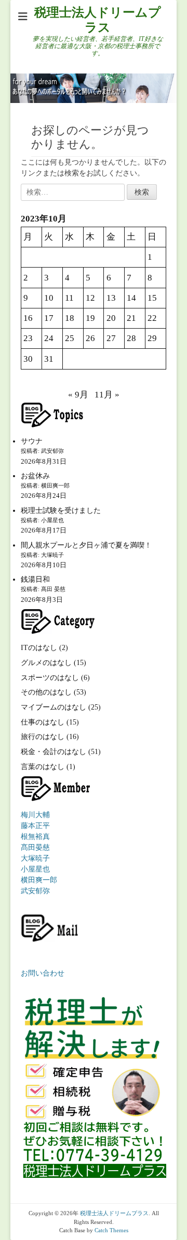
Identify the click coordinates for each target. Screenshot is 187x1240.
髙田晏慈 (35, 847)
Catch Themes (111, 1230)
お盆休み (35, 476)
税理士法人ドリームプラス (114, 1213)
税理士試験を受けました (61, 510)
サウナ (32, 441)
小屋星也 (35, 869)
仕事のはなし (42, 722)
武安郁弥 (35, 891)
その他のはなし (46, 692)
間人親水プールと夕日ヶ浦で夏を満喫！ (86, 545)
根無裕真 (35, 836)
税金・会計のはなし (53, 752)
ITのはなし (39, 648)
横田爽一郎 (39, 880)
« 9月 (78, 395)
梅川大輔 (35, 815)
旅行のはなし (42, 737)
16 (28, 318)
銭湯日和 (35, 579)
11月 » (107, 395)
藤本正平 (35, 826)
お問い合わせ (42, 973)
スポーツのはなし (50, 678)
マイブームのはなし (53, 707)
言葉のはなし (42, 767)
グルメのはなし (46, 663)
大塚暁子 (35, 858)
